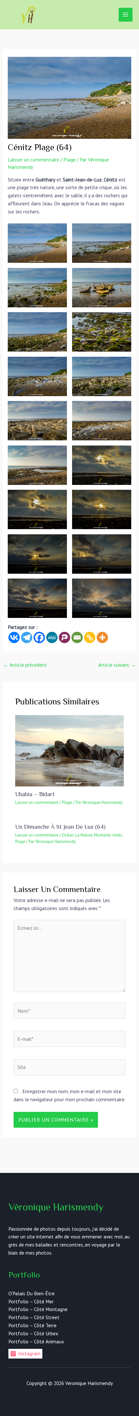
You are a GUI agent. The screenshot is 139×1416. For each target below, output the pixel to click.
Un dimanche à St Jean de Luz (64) (60, 827)
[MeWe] (52, 637)
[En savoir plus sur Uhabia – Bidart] (69, 750)
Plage (69, 159)
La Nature (83, 835)
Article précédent (25, 665)
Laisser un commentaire (33, 159)
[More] (102, 637)
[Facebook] (39, 637)
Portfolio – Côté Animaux (36, 1341)
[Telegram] (26, 637)
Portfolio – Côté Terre (32, 1325)
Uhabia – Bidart (35, 794)
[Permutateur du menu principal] (126, 15)
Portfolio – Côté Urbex (33, 1333)
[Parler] (64, 637)
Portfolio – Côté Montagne (38, 1309)
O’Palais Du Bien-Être (31, 1293)
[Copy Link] (89, 637)
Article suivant (117, 665)
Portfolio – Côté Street (33, 1317)
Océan (68, 835)
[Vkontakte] (14, 637)
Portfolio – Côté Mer (31, 1301)
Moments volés (108, 835)
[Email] (77, 637)
